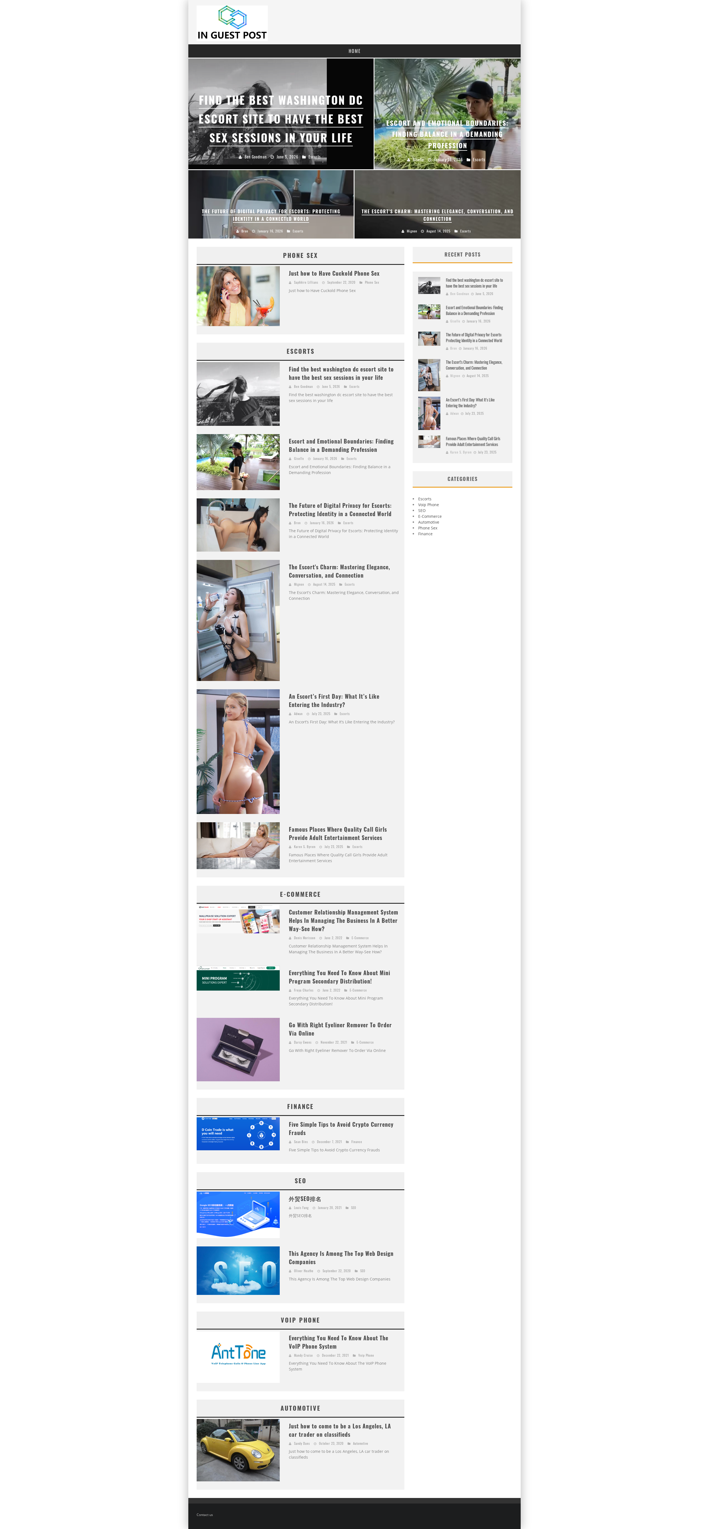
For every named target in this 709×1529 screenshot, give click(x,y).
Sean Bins (301, 1141)
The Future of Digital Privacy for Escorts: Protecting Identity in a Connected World (340, 509)
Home (355, 51)
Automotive (360, 1443)
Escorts (354, 386)
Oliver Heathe (304, 1271)
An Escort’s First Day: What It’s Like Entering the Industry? (334, 700)
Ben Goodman (303, 386)
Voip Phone (366, 1355)
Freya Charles (304, 990)
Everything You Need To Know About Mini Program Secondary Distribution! (339, 977)
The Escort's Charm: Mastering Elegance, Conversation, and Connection (339, 571)
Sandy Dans (302, 1443)
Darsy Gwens (303, 1042)
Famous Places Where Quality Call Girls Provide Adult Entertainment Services (338, 833)
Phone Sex (372, 282)
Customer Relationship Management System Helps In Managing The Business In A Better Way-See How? (343, 920)
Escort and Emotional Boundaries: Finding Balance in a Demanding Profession (341, 445)
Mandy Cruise (303, 1355)
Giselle (299, 458)
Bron (297, 523)
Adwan (298, 713)
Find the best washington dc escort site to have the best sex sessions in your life (341, 373)
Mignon (299, 584)
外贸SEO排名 (305, 1198)
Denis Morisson (304, 938)
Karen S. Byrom (304, 846)
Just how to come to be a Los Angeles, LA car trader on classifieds (340, 1430)
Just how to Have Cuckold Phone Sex (334, 273)
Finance (356, 1141)
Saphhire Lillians (306, 282)
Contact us (205, 1514)
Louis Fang (301, 1207)
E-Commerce (360, 938)
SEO (353, 1207)
